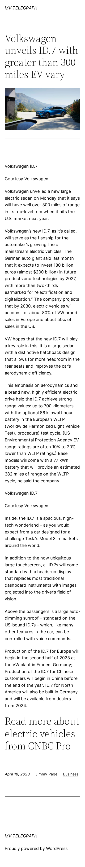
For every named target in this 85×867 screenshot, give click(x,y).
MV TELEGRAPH (21, 7)
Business (70, 774)
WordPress (57, 848)
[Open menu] (77, 8)
